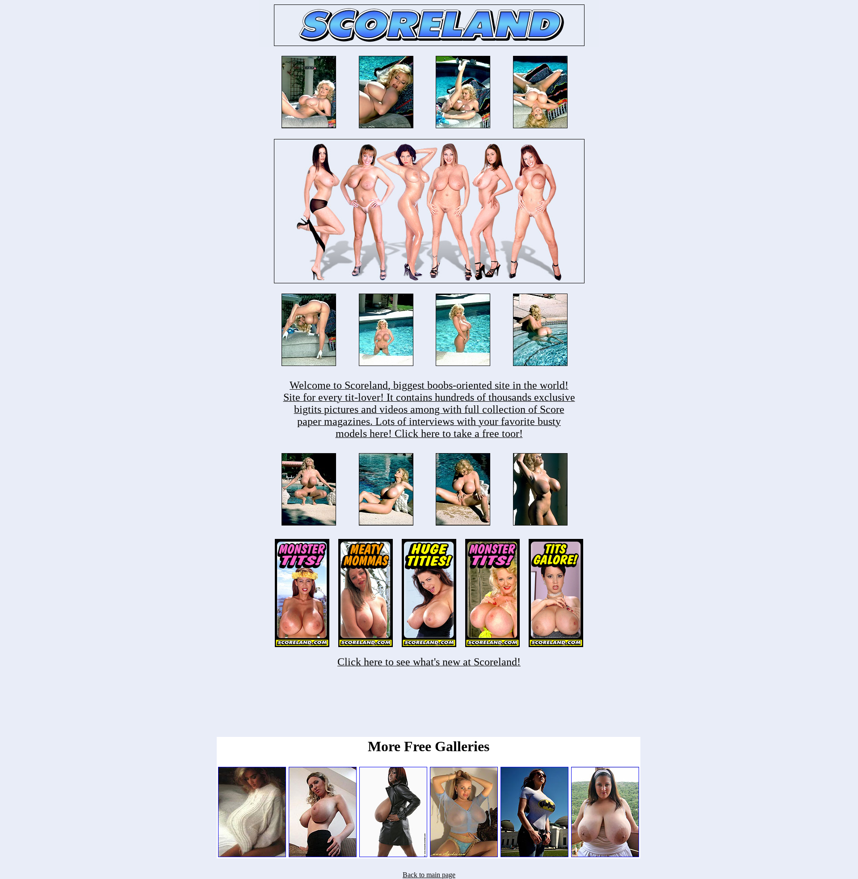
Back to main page (429, 875)
